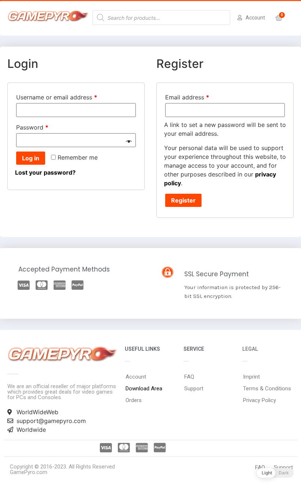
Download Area (144, 388)
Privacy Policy (259, 400)
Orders (134, 400)
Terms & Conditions (267, 388)
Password (32, 127)
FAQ (189, 376)
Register (183, 200)
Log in (30, 158)
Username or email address (56, 97)
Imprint (251, 376)
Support (193, 388)
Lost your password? (45, 172)
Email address (187, 97)
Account (136, 376)
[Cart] (278, 18)
